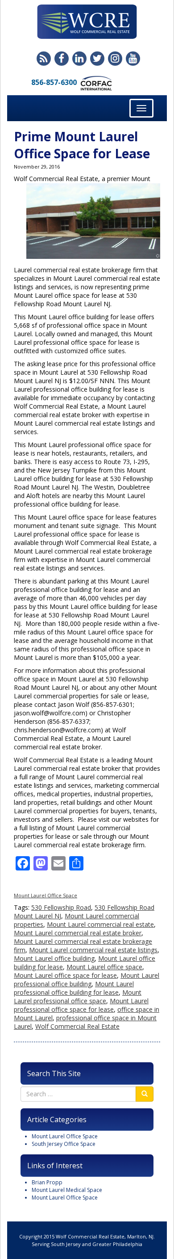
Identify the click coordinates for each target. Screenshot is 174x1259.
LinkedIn (79, 58)
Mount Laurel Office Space (45, 895)
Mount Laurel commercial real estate (100, 924)
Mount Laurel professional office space (77, 996)
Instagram (115, 58)
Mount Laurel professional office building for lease (74, 988)
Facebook (61, 58)
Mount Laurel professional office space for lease (81, 1005)
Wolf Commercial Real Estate (77, 1026)
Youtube (133, 58)
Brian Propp (47, 1182)
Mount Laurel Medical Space (67, 1190)
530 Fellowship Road (61, 907)
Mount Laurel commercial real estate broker (77, 933)
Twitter (97, 58)
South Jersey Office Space (63, 1144)
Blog (44, 58)
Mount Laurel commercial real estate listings (93, 950)
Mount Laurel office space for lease (65, 975)
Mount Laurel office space (104, 967)
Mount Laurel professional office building (86, 979)
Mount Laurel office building (54, 958)
